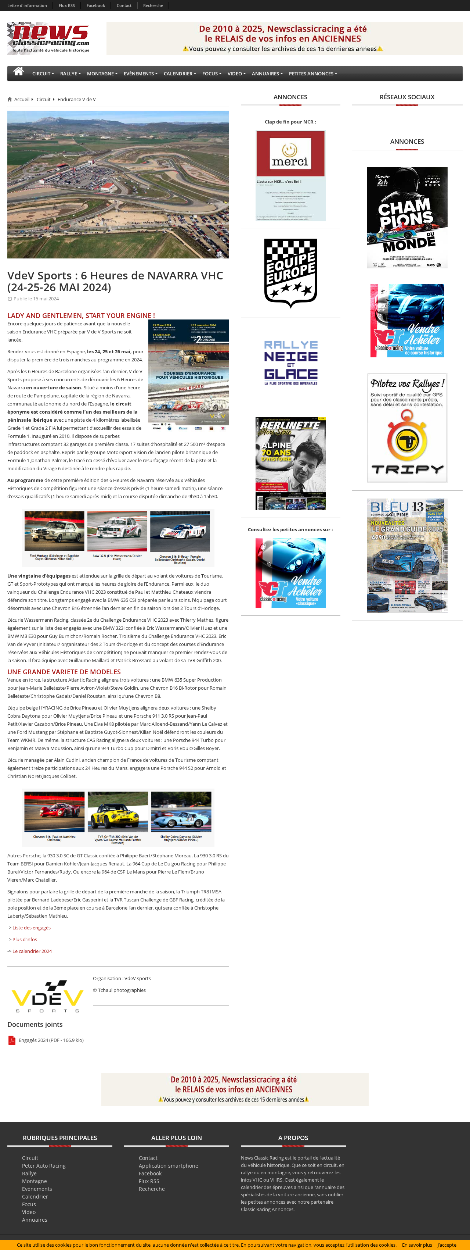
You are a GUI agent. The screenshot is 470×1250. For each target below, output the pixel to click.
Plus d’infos (24, 939)
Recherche (153, 5)
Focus (29, 1204)
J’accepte (447, 1245)
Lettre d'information (27, 5)
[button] (18, 73)
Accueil (21, 99)
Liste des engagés (31, 927)
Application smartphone (168, 1165)
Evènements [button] (139, 73)
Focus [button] (210, 73)
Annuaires (34, 1219)
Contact (124, 5)
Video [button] (235, 73)
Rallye (29, 1173)
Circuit (44, 99)
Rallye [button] (68, 73)
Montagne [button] (100, 73)
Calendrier (35, 1196)
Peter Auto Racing (44, 1165)
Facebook (96, 5)
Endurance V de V (77, 99)
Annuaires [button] (265, 73)
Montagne (34, 1181)
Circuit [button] (41, 73)
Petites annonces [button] (311, 73)
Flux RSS (67, 5)
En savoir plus (417, 1245)
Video (29, 1211)
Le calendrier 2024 (32, 951)
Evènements (37, 1188)
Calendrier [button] (178, 73)
